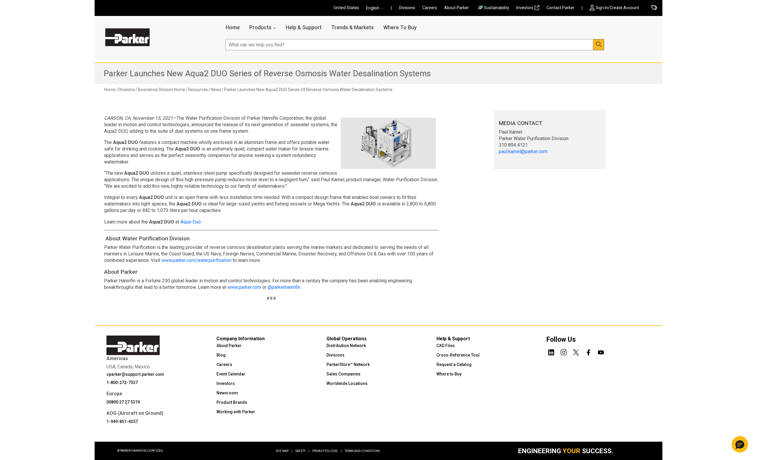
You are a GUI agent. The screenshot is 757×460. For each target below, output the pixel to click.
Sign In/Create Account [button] (617, 7)
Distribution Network (346, 345)
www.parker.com (244, 287)
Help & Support (304, 27)
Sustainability (496, 7)
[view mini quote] (654, 8)
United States (346, 7)
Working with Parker (235, 411)
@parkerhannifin (284, 287)
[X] (576, 351)
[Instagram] (563, 351)
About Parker (456, 7)
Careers (429, 7)
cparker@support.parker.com (135, 374)
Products (260, 27)
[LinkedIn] (551, 351)
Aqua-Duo (190, 222)
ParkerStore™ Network (348, 364)
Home (233, 27)
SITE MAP (284, 451)
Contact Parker (560, 7)
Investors (524, 7)
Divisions (407, 7)
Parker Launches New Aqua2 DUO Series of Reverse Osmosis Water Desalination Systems (267, 73)
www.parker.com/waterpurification (196, 260)
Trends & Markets (352, 27)
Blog (221, 355)
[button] (376, 8)
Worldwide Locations (347, 383)
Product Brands (231, 402)
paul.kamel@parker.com (523, 151)
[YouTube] (601, 351)
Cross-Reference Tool (458, 355)
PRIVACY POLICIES (327, 451)
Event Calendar (230, 374)
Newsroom (227, 393)
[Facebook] (588, 351)
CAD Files (445, 345)
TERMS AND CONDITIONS (362, 451)
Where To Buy (400, 27)
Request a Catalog (454, 364)
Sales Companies (343, 374)
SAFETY (302, 451)
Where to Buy (449, 374)
